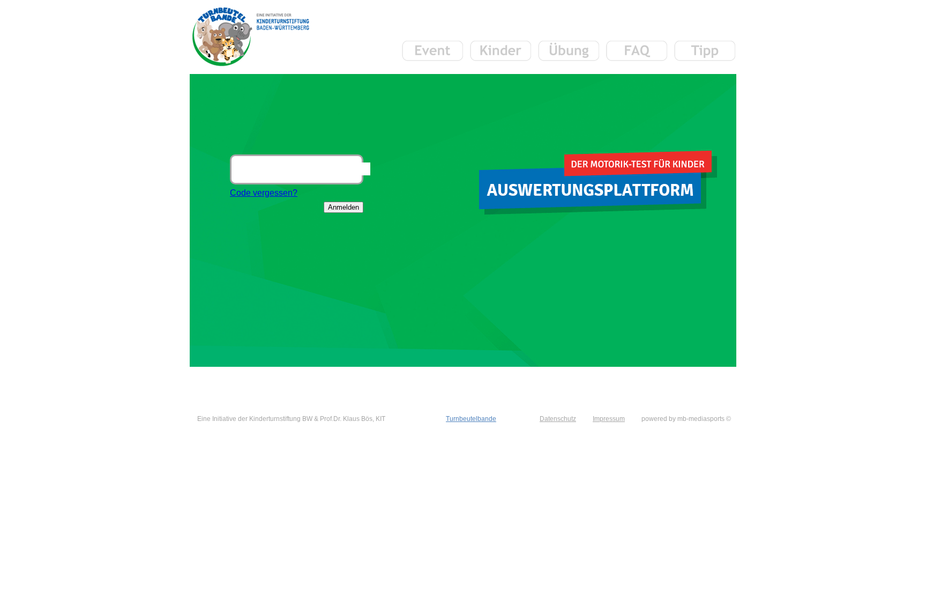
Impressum (609, 419)
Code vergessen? (263, 192)
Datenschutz (558, 419)
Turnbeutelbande (471, 419)
